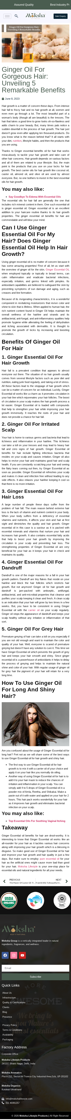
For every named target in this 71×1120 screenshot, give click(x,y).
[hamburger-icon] (7, 16)
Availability (7, 1034)
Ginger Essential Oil (57, 269)
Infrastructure (9, 997)
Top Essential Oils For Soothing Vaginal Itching (37, 820)
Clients (5, 1007)
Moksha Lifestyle (28, 866)
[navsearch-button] (16, 16)
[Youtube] (22, 955)
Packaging (7, 1039)
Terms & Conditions (12, 1030)
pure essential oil (49, 858)
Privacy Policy (9, 1025)
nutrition (17, 140)
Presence (7, 1017)
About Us (7, 993)
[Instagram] (13, 955)
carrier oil (33, 610)
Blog (4, 1012)
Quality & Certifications (14, 1002)
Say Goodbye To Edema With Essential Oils (35, 196)
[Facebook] (5, 955)
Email (5, 963)
